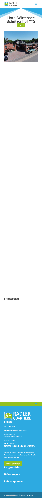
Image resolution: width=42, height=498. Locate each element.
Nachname (8, 243)
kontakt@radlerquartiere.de (13, 437)
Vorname (8, 235)
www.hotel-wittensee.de (19, 398)
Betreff (7, 259)
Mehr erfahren (13, 463)
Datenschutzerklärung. (22, 286)
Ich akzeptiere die (17, 287)
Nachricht (8, 267)
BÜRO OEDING (11, 495)
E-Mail (7, 251)
